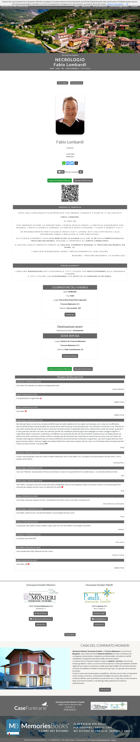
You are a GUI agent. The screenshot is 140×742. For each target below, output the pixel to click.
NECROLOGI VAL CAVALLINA (14, 6)
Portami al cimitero (70, 356)
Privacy (113, 740)
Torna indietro (62, 83)
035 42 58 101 (41, 613)
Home (77, 6)
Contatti (134, 6)
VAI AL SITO (40, 624)
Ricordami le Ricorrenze (83, 180)
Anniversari (86, 6)
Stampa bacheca (76, 83)
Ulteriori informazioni (115, 4)
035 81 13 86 (100, 613)
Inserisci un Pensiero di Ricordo (60, 180)
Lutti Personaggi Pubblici (119, 6)
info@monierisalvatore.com (42, 619)
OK (127, 4)
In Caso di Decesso (100, 6)
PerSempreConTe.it (103, 740)
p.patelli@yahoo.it (100, 619)
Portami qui (70, 315)
